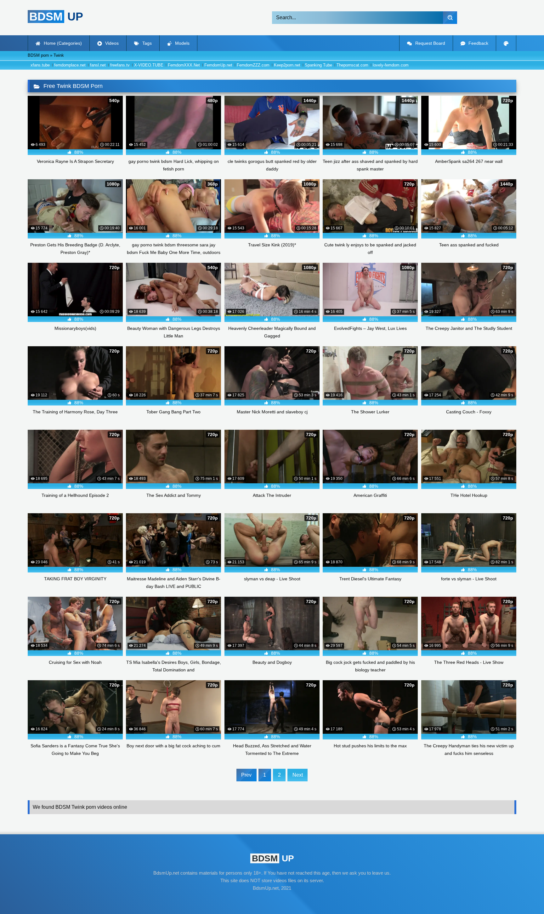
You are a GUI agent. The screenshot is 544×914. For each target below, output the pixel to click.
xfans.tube (40, 65)
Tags (146, 43)
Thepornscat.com (352, 65)
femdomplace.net (70, 65)
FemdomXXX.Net (184, 65)
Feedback (477, 43)
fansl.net (98, 65)
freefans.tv (120, 65)
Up (56, 16)
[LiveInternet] (272, 900)
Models (182, 43)
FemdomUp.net (218, 65)
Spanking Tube (318, 65)
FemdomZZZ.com (253, 65)
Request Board (429, 43)
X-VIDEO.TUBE (148, 65)
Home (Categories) (62, 43)
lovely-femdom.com (391, 65)
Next (297, 775)
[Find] (450, 17)
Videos (111, 43)
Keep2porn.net (287, 65)
